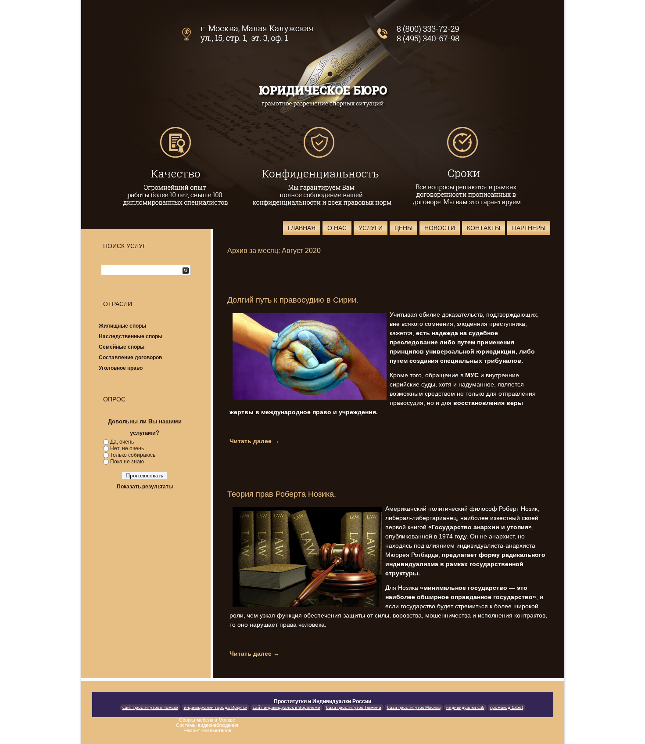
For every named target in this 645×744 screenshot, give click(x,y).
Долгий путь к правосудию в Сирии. (292, 300)
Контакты (483, 227)
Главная (301, 227)
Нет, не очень (127, 448)
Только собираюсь (132, 455)
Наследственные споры (130, 336)
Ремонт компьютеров (207, 730)
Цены (403, 227)
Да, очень (122, 442)
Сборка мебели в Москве (207, 719)
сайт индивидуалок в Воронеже (286, 707)
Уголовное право (121, 368)
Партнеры (528, 227)
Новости (439, 227)
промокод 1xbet (506, 707)
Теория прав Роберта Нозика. (281, 494)
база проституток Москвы (414, 707)
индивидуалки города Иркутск (215, 707)
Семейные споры (121, 347)
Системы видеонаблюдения (207, 725)
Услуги (370, 227)
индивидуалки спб (465, 707)
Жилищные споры (122, 326)
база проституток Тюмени (353, 707)
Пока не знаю (127, 462)
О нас (337, 227)
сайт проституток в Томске (150, 707)
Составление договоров (130, 357)
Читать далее (254, 440)
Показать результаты (145, 487)
